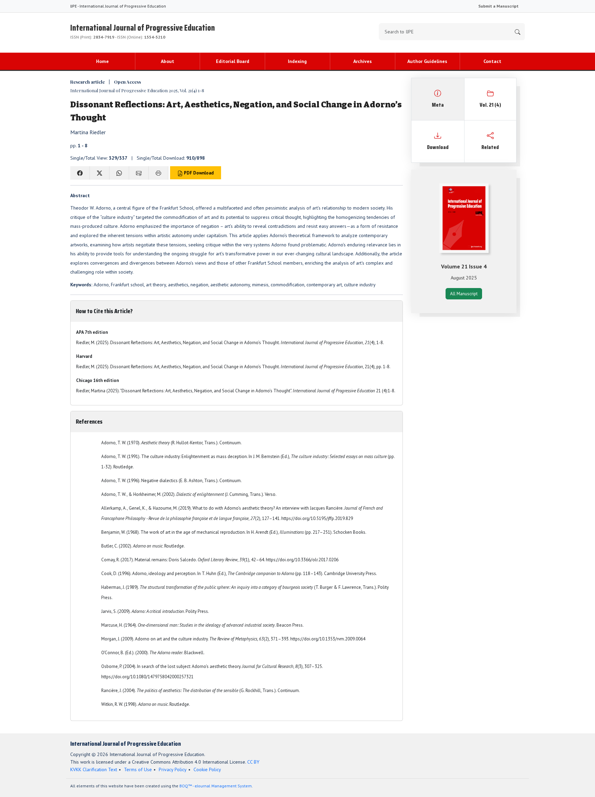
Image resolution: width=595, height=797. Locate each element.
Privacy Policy (173, 769)
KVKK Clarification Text (93, 769)
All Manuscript (464, 294)
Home (102, 61)
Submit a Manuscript (498, 6)
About (167, 61)
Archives (362, 61)
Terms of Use (138, 769)
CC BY (253, 762)
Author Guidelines (427, 61)
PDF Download (198, 173)
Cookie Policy (207, 769)
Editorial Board (232, 61)
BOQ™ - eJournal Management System (215, 785)
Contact (492, 61)
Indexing (297, 61)
